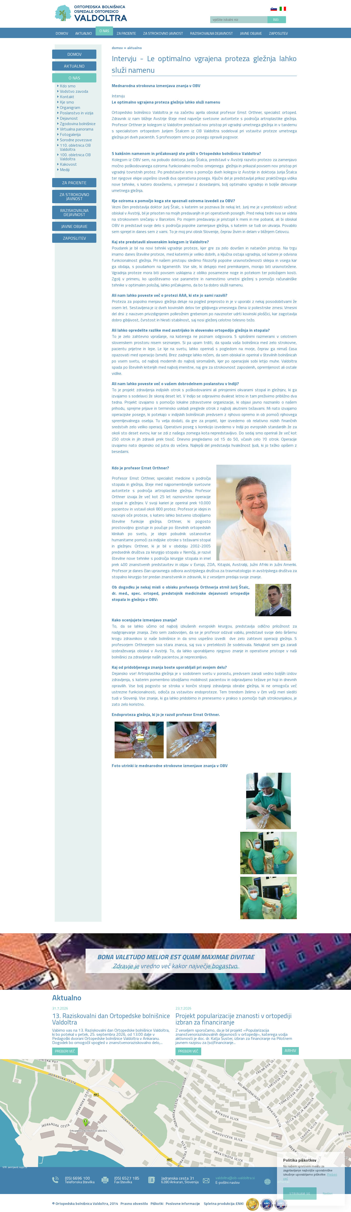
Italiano (283, 9)
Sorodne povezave (76, 140)
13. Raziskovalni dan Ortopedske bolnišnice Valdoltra (111, 1019)
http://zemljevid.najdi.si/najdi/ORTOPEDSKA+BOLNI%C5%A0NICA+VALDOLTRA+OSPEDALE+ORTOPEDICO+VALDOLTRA (175, 1113)
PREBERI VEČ (65, 1051)
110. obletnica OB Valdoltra (75, 147)
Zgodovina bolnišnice (78, 124)
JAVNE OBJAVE (251, 33)
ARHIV (290, 1050)
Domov (117, 47)
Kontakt (67, 97)
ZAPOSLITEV (278, 33)
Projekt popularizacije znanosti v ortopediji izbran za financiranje (234, 1019)
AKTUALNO (83, 33)
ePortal (283, 1181)
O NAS (104, 30)
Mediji (65, 169)
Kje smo (67, 102)
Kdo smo (68, 86)
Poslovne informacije (183, 1203)
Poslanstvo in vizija (76, 113)
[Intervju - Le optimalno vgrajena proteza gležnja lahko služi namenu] (268, 801)
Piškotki (157, 1203)
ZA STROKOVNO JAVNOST (163, 33)
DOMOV (62, 33)
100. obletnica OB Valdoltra (75, 157)
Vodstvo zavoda (74, 91)
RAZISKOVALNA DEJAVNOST (211, 33)
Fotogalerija (70, 134)
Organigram (70, 107)
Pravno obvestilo (134, 1203)
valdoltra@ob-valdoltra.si (235, 1177)
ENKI (240, 1203)
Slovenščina (274, 9)
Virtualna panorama (76, 129)
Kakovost (68, 164)
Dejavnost (69, 118)
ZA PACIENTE (126, 33)
